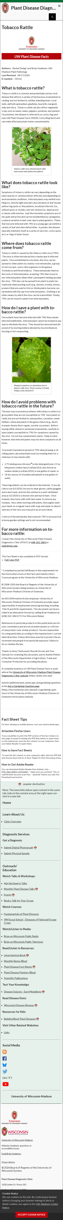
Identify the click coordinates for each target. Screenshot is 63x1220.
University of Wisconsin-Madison (31, 1096)
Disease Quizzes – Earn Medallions (22, 991)
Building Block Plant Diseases (20, 1018)
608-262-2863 (38, 542)
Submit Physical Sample (16, 853)
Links (7, 1032)
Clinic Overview (12, 821)
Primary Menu (59, 5)
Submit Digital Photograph (18, 847)
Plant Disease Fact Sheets (18, 966)
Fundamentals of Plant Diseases (21, 914)
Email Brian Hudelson (11, 1153)
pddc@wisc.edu (9, 545)
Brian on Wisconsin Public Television (23, 941)
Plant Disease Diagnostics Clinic (34, 8)
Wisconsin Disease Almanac (19, 1005)
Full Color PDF (12, 559)
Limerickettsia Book (15, 955)
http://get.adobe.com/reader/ (15, 772)
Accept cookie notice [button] (31, 1215)
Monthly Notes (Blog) (15, 961)
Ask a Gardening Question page (23, 686)
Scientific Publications (16, 978)
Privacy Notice (8, 1162)
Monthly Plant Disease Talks (19, 888)
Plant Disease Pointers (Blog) (20, 972)
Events (7, 894)
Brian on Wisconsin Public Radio (21, 936)
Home (6, 802)
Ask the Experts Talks (15, 883)
